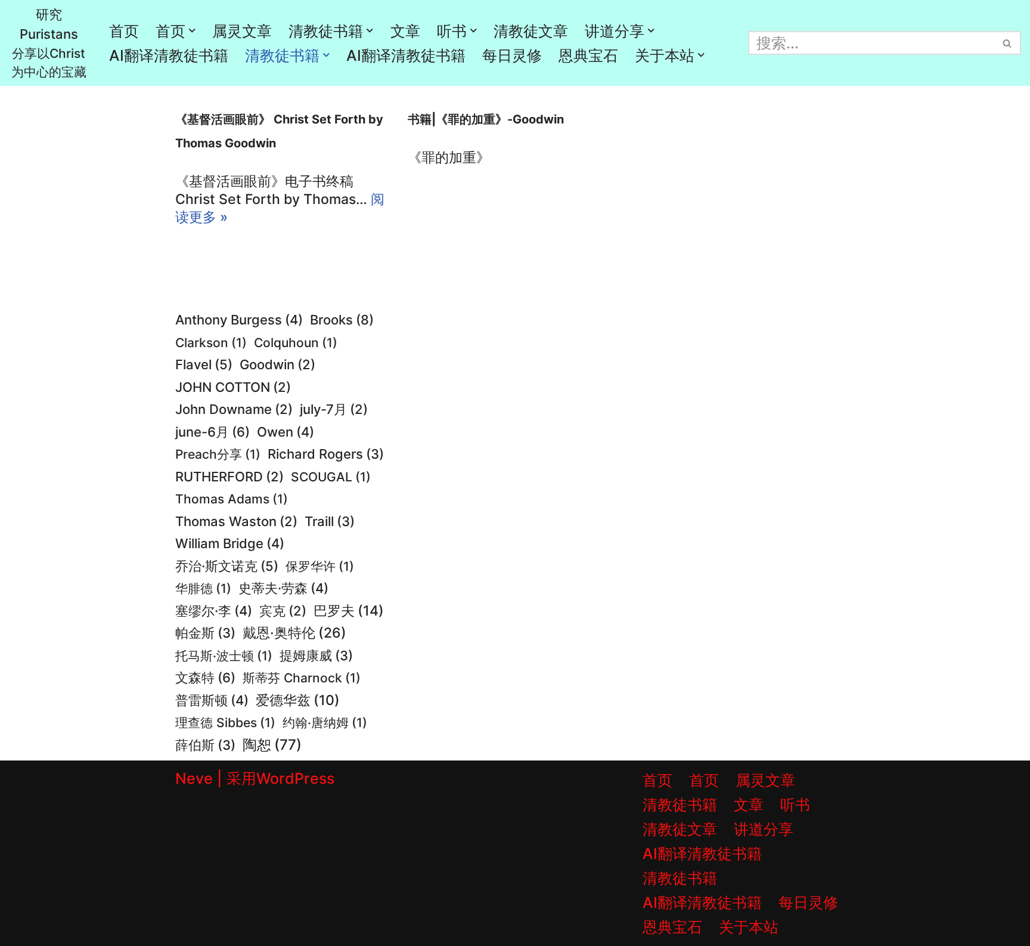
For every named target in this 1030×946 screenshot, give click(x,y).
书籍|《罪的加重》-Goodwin (486, 119)
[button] (192, 31)
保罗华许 (320, 566)
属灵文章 (242, 31)
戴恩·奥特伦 (294, 633)
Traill (330, 521)
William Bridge (229, 543)
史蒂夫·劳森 (283, 588)
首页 (124, 31)
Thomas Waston (236, 521)
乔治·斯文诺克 (226, 566)
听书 (795, 805)
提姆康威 (316, 655)
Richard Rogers (326, 454)
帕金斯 (205, 633)
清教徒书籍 (680, 805)
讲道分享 (763, 829)
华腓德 (203, 588)
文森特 (205, 677)
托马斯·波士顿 (223, 655)
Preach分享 (217, 454)
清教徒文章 (531, 31)
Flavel (203, 364)
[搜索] (1007, 43)
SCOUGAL (331, 476)
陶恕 (272, 744)
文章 (405, 31)
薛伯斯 (205, 745)
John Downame (234, 409)
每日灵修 (512, 55)
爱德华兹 (298, 700)
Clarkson (211, 342)
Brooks (342, 319)
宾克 (282, 611)
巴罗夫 (349, 610)
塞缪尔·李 (213, 611)
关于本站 (748, 927)
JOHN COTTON (233, 387)
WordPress (295, 778)
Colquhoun (295, 342)
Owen (285, 432)
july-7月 (334, 409)
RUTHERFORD (229, 476)
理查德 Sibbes (225, 722)
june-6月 (212, 431)
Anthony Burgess (239, 319)
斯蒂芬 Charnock (302, 677)
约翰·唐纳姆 (325, 722)
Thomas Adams (231, 498)
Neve (194, 778)
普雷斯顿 (212, 700)
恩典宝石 (588, 55)
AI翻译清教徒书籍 (168, 55)
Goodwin (277, 364)
